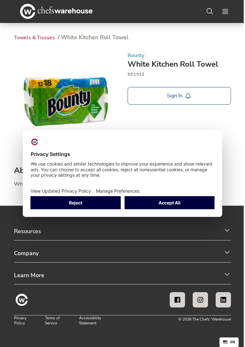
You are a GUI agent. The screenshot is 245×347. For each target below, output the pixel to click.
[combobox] (229, 342)
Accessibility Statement (90, 320)
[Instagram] (200, 299)
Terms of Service (52, 320)
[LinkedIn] (223, 299)
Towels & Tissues (35, 37)
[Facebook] (177, 299)
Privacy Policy (20, 320)
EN (232, 342)
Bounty (136, 55)
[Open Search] (210, 11)
